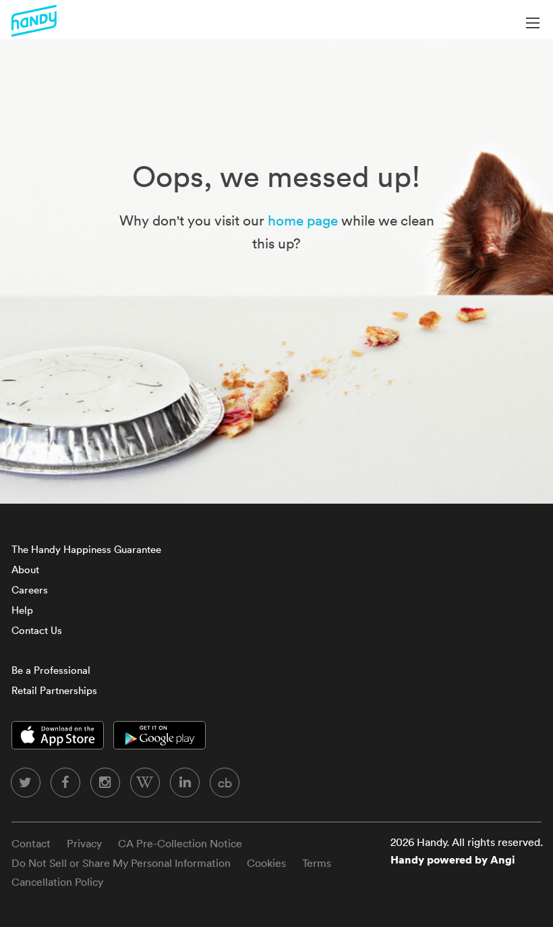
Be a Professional (50, 670)
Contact (31, 843)
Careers (29, 589)
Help (22, 610)
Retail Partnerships (54, 690)
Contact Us (36, 630)
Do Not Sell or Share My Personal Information (121, 863)
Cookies (266, 863)
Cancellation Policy (57, 882)
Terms (316, 863)
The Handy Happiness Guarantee (86, 549)
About (25, 569)
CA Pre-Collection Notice (180, 843)
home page (303, 220)
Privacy (84, 843)
